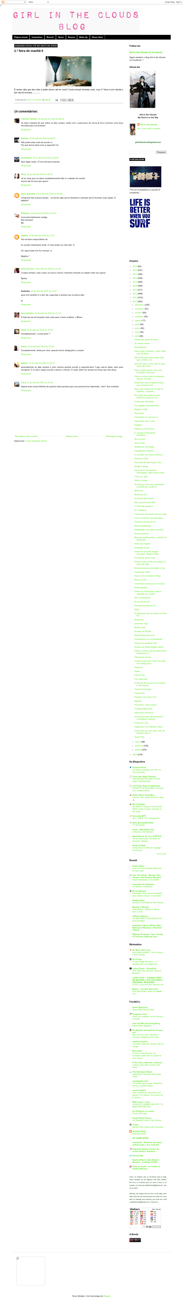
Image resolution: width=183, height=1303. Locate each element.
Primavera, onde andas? (145, 705)
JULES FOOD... (139, 1131)
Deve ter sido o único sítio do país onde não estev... (149, 365)
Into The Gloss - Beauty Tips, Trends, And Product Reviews (146, 876)
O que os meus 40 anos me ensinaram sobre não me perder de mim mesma (146, 1055)
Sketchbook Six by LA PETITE (146, 836)
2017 (135, 274)
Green (24, 346)
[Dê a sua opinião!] (64, 100)
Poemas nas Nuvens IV (145, 522)
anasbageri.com (140, 1081)
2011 (135, 297)
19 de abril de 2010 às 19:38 (41, 346)
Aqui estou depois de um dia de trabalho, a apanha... (148, 390)
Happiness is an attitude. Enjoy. (148, 727)
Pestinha (25, 213)
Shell (23, 330)
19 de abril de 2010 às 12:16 (48, 313)
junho (138, 328)
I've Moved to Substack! (142, 887)
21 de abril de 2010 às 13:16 (40, 382)
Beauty (71, 37)
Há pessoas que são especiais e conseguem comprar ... (149, 717)
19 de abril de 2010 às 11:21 (42, 235)
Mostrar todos (162, 854)
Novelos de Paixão (142, 631)
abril (137, 336)
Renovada (139, 413)
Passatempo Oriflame (144, 451)
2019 (135, 266)
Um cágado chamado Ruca (146, 405)
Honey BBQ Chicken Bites (143, 1010)
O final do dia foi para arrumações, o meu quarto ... (150, 684)
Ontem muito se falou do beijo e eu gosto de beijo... (150, 562)
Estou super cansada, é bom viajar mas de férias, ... (150, 352)
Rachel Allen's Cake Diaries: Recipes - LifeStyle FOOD (146, 1161)
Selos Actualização (142, 526)
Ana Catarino (27, 313)
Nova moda (139, 443)
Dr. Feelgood (140, 510)
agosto (138, 320)
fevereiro (139, 746)
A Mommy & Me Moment (142, 832)
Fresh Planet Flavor (141, 1118)
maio (137, 332)
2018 (135, 270)
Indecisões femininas (143, 713)
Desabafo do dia (141, 547)
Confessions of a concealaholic (148, 639)
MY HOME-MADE (140, 1138)
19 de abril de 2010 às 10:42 (43, 213)
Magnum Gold (140, 409)
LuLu (23, 382)
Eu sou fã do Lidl (142, 601)
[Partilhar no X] (67, 100)
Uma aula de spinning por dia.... (148, 462)
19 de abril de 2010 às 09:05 (46, 158)
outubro (139, 312)
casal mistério (139, 1090)
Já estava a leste (142, 343)
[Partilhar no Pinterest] (72, 100)
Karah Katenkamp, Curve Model (145, 880)
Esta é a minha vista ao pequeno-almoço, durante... (149, 377)
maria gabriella (28, 194)
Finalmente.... (140, 693)
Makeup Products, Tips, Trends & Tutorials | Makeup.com (147, 935)
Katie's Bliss (138, 866)
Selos (136, 609)
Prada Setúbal (140, 587)
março (138, 742)
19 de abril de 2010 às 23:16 (42, 363)
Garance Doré (139, 767)
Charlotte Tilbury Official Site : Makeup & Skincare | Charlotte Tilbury (147, 927)
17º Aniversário (138, 825)
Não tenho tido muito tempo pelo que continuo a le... (149, 358)
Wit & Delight (138, 804)
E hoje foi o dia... (142, 723)
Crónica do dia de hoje (144, 558)
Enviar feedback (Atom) (36, 441)
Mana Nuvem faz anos (144, 635)
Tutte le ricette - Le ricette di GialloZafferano (146, 1167)
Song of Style (139, 845)
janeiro (138, 750)
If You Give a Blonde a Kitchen (147, 1062)
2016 (135, 278)
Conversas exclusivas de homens (149, 583)
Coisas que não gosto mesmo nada (150, 514)
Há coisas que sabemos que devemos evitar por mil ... (147, 396)
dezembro (140, 305)
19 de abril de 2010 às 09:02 (42, 138)
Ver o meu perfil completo (148, 128)
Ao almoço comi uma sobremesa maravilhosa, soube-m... (149, 485)
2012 (135, 293)
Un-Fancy (137, 959)
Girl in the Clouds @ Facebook (145, 52)
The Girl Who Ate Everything (146, 1023)
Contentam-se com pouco (146, 417)
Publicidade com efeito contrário (148, 529)
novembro (140, 309)
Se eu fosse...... (141, 439)
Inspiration (37, 37)
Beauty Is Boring (140, 907)
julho (137, 324)
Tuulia (135, 1125)
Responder (26, 129)
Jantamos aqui (141, 623)
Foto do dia (139, 675)
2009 (135, 754)
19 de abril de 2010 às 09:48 (49, 194)
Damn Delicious (140, 1007)
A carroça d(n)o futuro (144, 498)
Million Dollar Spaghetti (141, 1026)
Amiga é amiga (141, 466)
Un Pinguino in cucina (143, 1111)
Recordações (140, 347)
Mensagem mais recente (26, 436)
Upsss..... (138, 671)
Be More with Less (141, 950)
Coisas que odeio (142, 572)
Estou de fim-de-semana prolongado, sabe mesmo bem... (150, 471)
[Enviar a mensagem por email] (61, 100)
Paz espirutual (140, 679)
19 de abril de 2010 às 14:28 (40, 330)
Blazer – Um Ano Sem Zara (145, 989)
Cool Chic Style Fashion (144, 776)
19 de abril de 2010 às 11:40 (44, 291)
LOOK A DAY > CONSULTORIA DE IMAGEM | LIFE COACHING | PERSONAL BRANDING (147, 980)
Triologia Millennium (143, 709)
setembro (139, 316)
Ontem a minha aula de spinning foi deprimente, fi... (150, 652)
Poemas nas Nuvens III (144, 605)
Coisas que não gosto (144, 401)
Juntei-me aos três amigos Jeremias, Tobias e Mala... (147, 552)
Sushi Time (139, 737)
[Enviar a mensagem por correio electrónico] (56, 100)
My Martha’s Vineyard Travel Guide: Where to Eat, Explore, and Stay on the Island (147, 809)
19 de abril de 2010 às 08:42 (51, 119)
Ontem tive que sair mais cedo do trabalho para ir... (149, 732)
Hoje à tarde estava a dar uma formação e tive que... (148, 371)
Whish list (138, 490)
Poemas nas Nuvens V (144, 429)
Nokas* (24, 363)
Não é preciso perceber (145, 502)
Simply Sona (138, 900)
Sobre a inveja (140, 480)
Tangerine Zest (139, 1014)
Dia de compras (141, 533)
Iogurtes (138, 701)
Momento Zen (140, 494)
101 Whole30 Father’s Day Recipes (147, 1120)
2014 (135, 286)
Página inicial (20, 37)
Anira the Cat (27, 269)
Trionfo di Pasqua (139, 1113)
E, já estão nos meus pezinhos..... (149, 454)
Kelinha (24, 138)
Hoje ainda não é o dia (144, 421)
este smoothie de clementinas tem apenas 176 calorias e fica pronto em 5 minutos (147, 1095)
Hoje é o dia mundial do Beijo (147, 576)
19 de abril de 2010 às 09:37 (40, 174)
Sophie (24, 235)
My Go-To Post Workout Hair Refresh (147, 903)
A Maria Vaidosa (140, 916)
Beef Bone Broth (139, 1134)
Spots (61, 37)
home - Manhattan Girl (143, 829)
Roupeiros (139, 619)
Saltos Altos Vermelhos (143, 795)
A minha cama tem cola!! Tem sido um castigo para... (149, 662)
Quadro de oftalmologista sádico (149, 647)
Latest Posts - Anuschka (144, 968)
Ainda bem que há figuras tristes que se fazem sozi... (149, 383)
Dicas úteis (97, 37)
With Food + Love (141, 1102)
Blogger (107, 1296)
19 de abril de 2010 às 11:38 (47, 269)
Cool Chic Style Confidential (146, 786)
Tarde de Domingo (142, 689)
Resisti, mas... (140, 627)
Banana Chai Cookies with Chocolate (147, 1127)
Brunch (50, 37)
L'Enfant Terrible (29, 119)
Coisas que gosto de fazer (146, 339)
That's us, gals (141, 476)
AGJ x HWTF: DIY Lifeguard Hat (145, 818)
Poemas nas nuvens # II (145, 697)
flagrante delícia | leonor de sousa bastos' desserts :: (145, 1150)
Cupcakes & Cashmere (143, 884)
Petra (23, 174)
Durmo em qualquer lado (145, 643)
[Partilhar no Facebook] (69, 100)
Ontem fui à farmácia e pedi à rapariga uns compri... (147, 592)
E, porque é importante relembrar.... (144, 434)
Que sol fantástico (142, 597)
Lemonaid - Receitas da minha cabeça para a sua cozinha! (147, 1143)
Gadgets (138, 425)
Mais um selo (140, 579)
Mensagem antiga (114, 436)
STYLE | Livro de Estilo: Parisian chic (148, 985)
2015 (135, 282)
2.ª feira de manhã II (143, 506)
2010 (135, 301)
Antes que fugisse (142, 543)
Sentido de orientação (144, 447)
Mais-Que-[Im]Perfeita (143, 823)
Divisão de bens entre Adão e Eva (149, 568)
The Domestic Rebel (142, 1072)
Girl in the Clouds (148, 124)
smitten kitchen (140, 1041)
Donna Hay (137, 1155)
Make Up (83, 37)
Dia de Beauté (139, 891)
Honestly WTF (139, 816)
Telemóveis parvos (142, 657)
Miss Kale (137, 1051)
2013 (135, 290)
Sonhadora (26, 158)
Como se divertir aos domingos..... (149, 518)
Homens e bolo (141, 458)
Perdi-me (138, 667)
